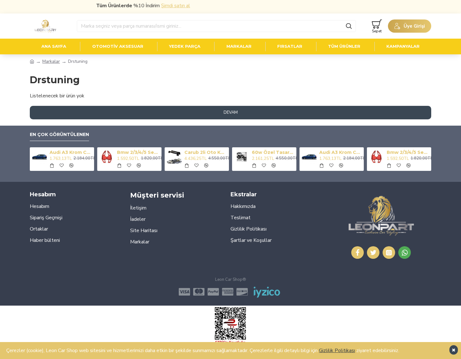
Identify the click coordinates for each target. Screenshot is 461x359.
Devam (231, 112)
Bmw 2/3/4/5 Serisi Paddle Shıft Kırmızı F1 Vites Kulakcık (138, 152)
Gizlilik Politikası (337, 350)
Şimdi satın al (170, 5)
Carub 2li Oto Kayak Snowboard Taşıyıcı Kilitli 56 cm (205, 152)
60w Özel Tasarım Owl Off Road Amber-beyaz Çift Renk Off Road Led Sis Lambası (273, 152)
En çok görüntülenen (59, 134)
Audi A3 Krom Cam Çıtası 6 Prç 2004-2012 (71, 152)
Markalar (51, 61)
